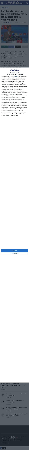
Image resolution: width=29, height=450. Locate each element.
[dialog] (14, 225)
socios (16, 76)
